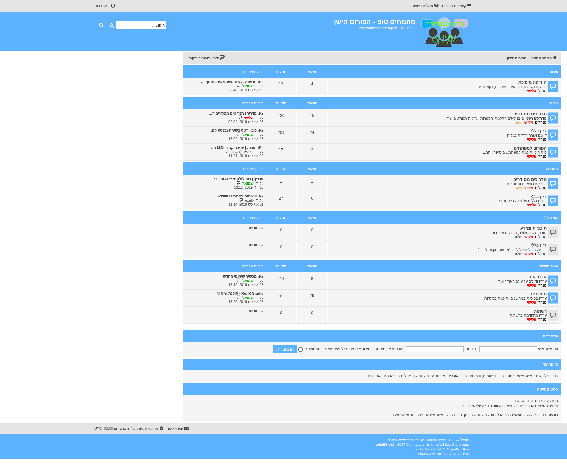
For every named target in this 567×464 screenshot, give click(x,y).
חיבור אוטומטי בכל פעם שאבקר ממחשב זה (336, 349)
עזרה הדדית (548, 266)
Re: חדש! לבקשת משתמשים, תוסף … (232, 82)
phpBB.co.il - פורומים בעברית (432, 444)
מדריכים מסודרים (530, 113)
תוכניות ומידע (533, 228)
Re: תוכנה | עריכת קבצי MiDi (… (237, 148)
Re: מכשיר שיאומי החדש (243, 276)
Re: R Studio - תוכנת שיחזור (240, 293)
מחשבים (539, 293)
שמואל (248, 86)
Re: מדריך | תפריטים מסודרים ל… (236, 113)
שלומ (518, 237)
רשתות (540, 311)
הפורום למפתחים (530, 148)
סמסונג (552, 169)
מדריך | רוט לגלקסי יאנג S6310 (238, 179)
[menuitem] (425, 6)
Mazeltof (431, 449)
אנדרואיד (538, 276)
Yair (518, 122)
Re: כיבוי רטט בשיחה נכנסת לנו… (235, 130)
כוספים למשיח (242, 152)
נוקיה (554, 103)
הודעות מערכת (532, 82)
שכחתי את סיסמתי (388, 349)
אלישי (531, 91)
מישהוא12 (401, 415)
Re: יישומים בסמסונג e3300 (240, 196)
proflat (456, 449)
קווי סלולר (550, 218)
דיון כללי (539, 130)
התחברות (550, 336)
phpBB (444, 440)
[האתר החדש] (444, 31)
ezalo (249, 200)
